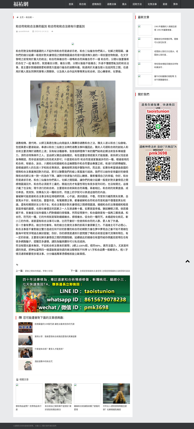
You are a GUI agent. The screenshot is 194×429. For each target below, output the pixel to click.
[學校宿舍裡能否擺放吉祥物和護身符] (145, 67)
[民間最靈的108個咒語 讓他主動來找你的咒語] (25, 327)
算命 (175, 4)
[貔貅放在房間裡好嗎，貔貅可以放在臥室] (145, 42)
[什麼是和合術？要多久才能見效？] (25, 352)
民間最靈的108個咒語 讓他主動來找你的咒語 (54, 324)
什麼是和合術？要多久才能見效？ (49, 349)
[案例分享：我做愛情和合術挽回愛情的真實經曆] (25, 340)
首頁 (71, 4)
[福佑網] (27, 4)
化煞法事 (152, 4)
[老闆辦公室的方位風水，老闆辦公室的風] (145, 55)
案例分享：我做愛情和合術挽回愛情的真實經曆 (55, 336)
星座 (165, 4)
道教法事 (111, 4)
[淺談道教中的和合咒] (25, 365)
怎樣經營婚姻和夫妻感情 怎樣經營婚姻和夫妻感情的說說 (105, 271)
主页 (22, 17)
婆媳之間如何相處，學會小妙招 (39, 271)
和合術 (82, 4)
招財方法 (137, 4)
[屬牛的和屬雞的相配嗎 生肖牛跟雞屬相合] (145, 80)
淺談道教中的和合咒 (44, 361)
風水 (124, 4)
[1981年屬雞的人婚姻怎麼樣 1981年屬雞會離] (145, 30)
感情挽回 (96, 4)
